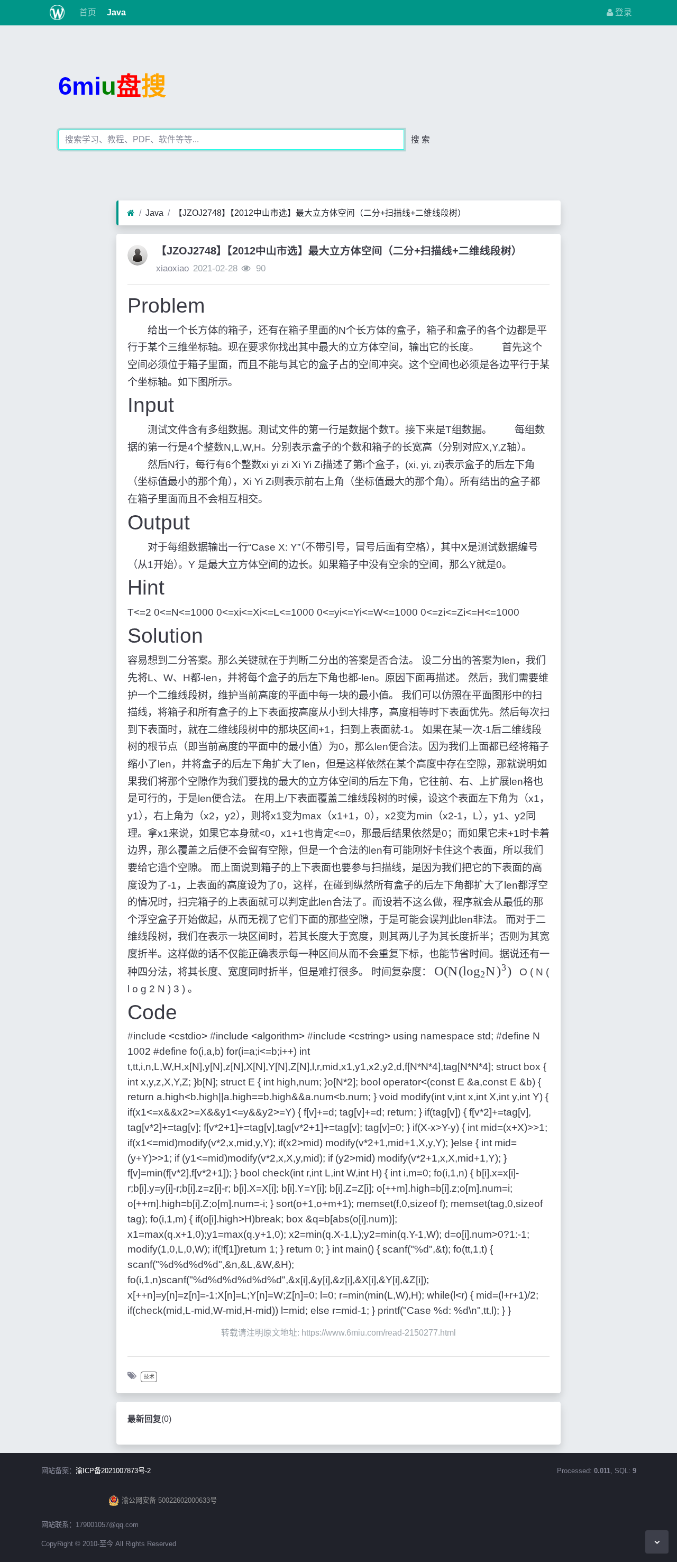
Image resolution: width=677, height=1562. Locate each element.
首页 (86, 12)
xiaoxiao (172, 268)
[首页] (131, 213)
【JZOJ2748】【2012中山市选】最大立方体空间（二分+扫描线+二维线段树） (320, 212)
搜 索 (420, 139)
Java (115, 12)
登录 (622, 12)
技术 (149, 1377)
